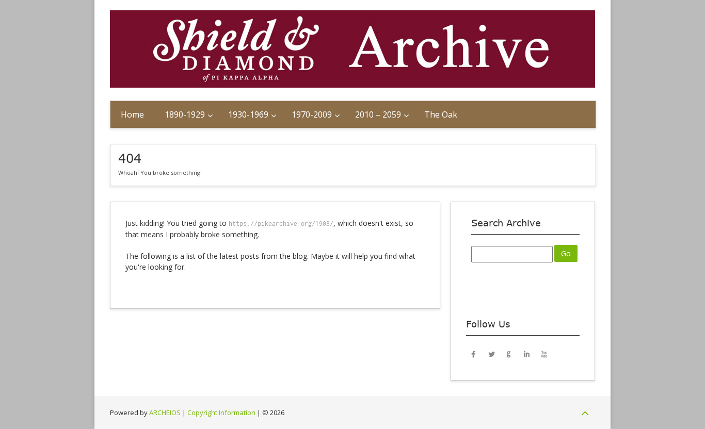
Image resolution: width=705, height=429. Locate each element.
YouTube (544, 353)
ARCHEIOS (165, 412)
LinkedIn (526, 353)
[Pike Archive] (352, 85)
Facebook (474, 353)
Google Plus (509, 353)
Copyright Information (221, 412)
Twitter (491, 353)
